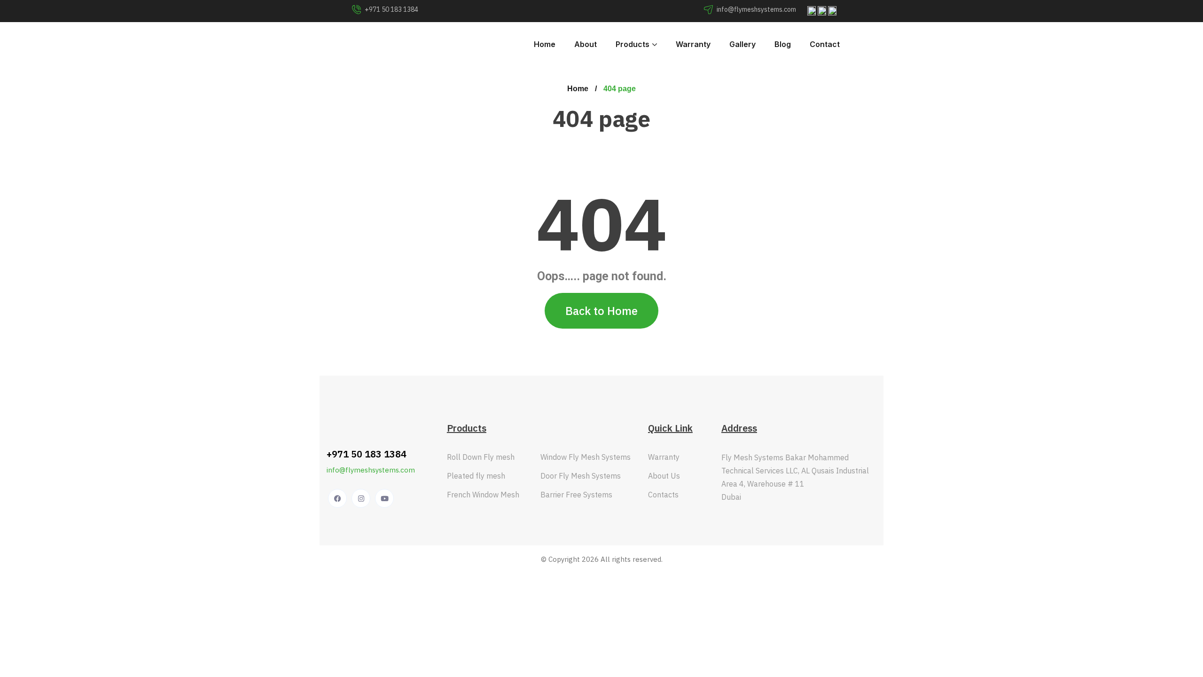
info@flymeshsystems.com (371, 469)
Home (577, 89)
